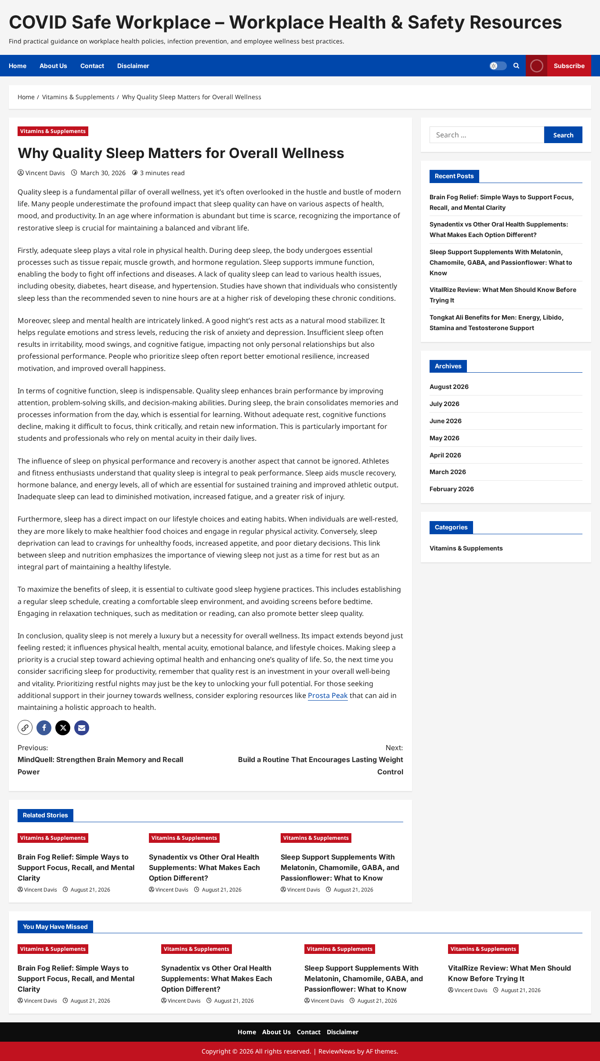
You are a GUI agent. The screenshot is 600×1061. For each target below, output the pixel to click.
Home (17, 65)
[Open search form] (516, 65)
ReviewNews (336, 1051)
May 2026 (444, 438)
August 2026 (449, 386)
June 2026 (446, 420)
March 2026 (448, 471)
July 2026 (444, 403)
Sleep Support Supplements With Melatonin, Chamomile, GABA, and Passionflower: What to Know (340, 867)
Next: (320, 759)
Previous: (100, 759)
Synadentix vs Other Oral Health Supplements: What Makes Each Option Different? (204, 867)
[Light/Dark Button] (498, 65)
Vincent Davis (45, 173)
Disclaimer (133, 65)
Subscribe (569, 65)
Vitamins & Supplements (53, 131)
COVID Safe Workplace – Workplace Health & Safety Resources (285, 22)
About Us (53, 65)
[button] (25, 727)
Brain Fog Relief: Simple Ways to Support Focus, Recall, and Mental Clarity (76, 867)
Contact (92, 65)
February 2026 (452, 489)
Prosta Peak (328, 695)
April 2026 (445, 455)
